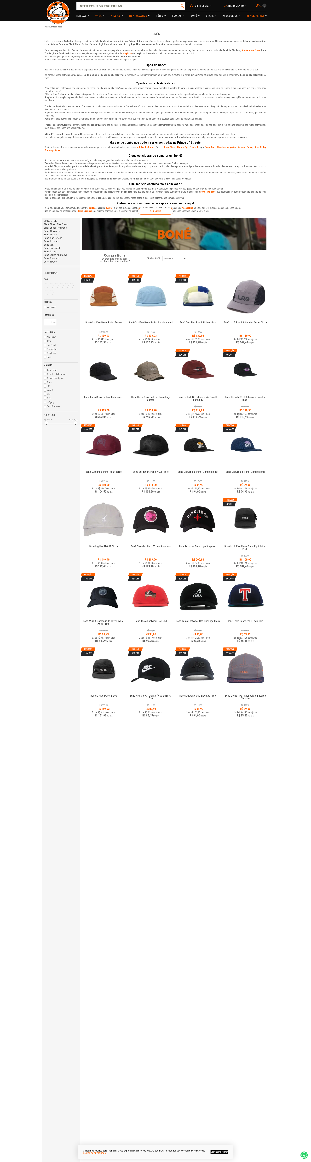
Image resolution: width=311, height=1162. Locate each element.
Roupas (177, 15)
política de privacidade (94, 1153)
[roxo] (71, 285)
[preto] (66, 285)
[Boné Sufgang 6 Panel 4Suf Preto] (150, 470)
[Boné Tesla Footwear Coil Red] (150, 619)
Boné (194, 15)
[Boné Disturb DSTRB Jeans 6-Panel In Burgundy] (198, 395)
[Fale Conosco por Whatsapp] (304, 1155)
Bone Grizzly (50, 251)
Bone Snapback (52, 258)
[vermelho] (46, 292)
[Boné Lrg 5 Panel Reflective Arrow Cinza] (245, 296)
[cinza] (56, 285)
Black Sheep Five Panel (55, 227)
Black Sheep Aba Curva (56, 224)
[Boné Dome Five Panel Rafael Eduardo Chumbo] (245, 694)
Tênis (160, 15)
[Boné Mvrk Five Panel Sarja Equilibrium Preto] (245, 545)
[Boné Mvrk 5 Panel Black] (103, 694)
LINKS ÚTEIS (50, 221)
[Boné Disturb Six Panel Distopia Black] (198, 470)
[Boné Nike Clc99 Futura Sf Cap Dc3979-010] (150, 694)
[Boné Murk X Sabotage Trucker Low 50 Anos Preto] (103, 619)
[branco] (51, 285)
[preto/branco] (51, 292)
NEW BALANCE (138, 15)
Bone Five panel (52, 248)
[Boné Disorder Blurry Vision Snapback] (150, 520)
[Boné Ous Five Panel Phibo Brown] (103, 321)
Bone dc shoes (51, 241)
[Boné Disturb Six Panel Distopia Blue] (245, 470)
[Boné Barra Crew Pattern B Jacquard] (103, 371)
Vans (99, 15)
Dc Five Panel (50, 261)
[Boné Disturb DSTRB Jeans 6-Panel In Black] (245, 395)
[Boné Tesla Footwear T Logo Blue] (245, 619)
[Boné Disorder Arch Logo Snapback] (198, 520)
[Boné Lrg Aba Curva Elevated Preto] (198, 694)
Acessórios (231, 15)
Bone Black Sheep (53, 238)
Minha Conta (201, 6)
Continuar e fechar (219, 1152)
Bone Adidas (50, 234)
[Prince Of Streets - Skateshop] (58, 10)
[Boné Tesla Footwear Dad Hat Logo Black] (198, 619)
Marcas (81, 15)
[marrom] (61, 285)
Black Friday (256, 15)
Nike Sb (116, 15)
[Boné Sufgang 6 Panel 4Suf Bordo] (103, 470)
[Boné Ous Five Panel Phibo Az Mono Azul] (150, 321)
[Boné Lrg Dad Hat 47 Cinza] (103, 520)
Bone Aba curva (52, 231)
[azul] (46, 285)
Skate (210, 15)
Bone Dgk (48, 244)
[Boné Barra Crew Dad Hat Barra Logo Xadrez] (150, 371)
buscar (182, 6)
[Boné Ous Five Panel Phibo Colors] (198, 321)
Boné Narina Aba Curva (55, 255)
